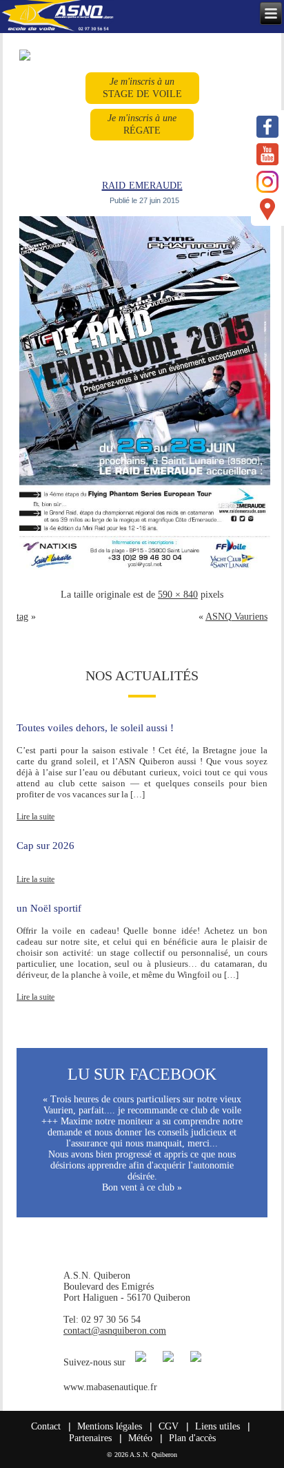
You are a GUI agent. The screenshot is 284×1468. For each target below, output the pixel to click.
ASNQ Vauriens (236, 616)
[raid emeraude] (144, 572)
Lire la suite (35, 816)
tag (22, 616)
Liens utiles (217, 1426)
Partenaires (90, 1438)
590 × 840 (178, 594)
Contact (46, 1426)
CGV (169, 1426)
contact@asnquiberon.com (114, 1330)
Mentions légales (109, 1426)
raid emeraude (142, 183)
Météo (140, 1438)
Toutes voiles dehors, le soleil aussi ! (95, 727)
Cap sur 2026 (45, 845)
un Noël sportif (49, 908)
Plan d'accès (192, 1438)
